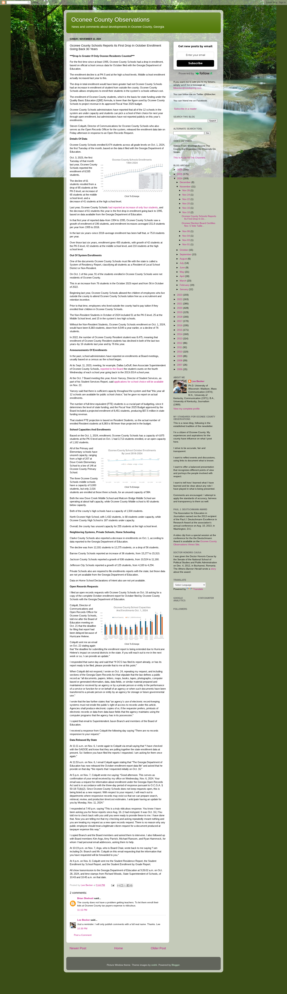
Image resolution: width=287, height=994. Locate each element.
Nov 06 (186, 231)
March (183, 280)
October (184, 250)
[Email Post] (112, 885)
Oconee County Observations (110, 19)
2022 (180, 299)
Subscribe (195, 63)
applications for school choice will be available (138, 381)
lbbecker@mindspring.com (187, 88)
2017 (180, 321)
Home (118, 948)
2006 (180, 369)
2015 (180, 330)
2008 (180, 360)
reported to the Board (111, 369)
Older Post (158, 948)
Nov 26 (186, 190)
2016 (180, 325)
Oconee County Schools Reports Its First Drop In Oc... (199, 217)
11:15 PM (82, 910)
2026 (180, 169)
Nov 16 (186, 208)
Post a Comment (83, 935)
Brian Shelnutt (85, 898)
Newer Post (78, 948)
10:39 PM (82, 928)
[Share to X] (125, 885)
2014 (180, 334)
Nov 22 (186, 199)
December (185, 182)
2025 (180, 174)
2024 (180, 178)
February (185, 285)
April (182, 276)
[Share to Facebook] (128, 885)
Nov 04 (186, 236)
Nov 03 (186, 240)
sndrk (154, 965)
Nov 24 (186, 195)
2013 (180, 338)
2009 (180, 356)
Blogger (176, 965)
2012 (180, 343)
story (213, 569)
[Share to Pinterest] (131, 885)
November (185, 186)
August (184, 259)
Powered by (186, 73)
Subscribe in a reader (185, 109)
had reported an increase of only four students (133, 207)
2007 (180, 365)
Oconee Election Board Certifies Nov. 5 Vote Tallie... (198, 224)
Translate (198, 589)
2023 (180, 295)
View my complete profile (186, 408)
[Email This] (118, 885)
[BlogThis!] (121, 885)
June (183, 267)
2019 (180, 312)
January (184, 289)
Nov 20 (186, 203)
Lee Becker (83, 920)
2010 (180, 351)
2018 (180, 317)
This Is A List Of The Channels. (189, 157)
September (186, 254)
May (182, 272)
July (182, 263)
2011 (180, 347)
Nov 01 (186, 244)
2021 (180, 303)
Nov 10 (186, 212)
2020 (180, 308)
